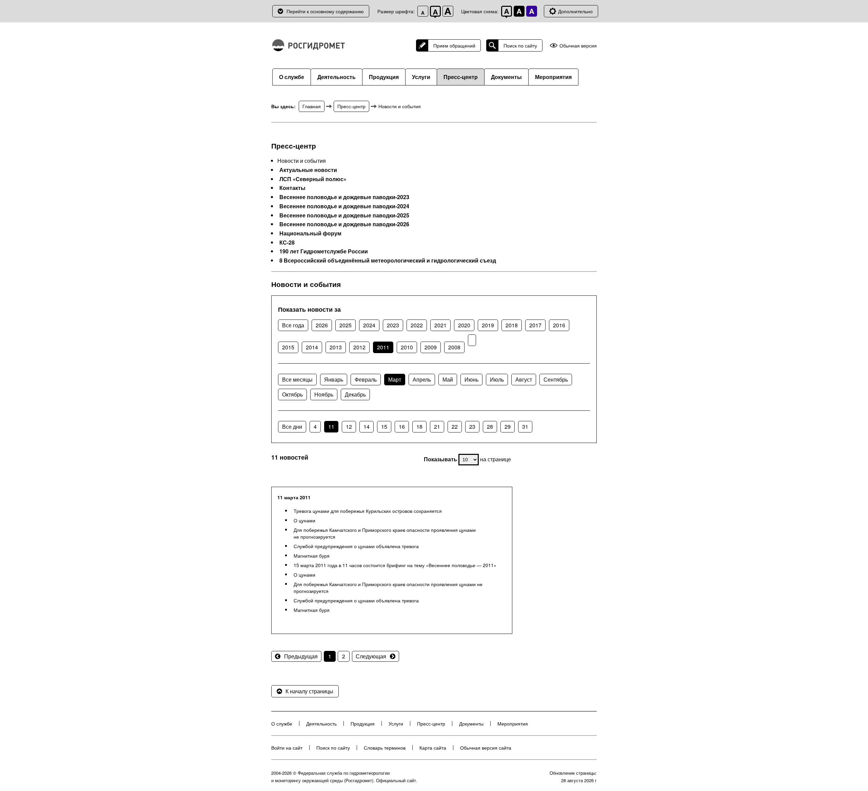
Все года (293, 325)
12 (349, 426)
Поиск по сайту (520, 45)
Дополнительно (575, 11)
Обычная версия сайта (485, 747)
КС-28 (287, 242)
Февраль (366, 379)
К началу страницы (309, 691)
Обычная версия (578, 45)
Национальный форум (310, 233)
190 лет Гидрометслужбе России (323, 251)
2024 (369, 325)
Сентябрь (556, 379)
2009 (431, 347)
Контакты (292, 188)
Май (447, 379)
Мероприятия (553, 77)
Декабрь (355, 394)
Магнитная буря (312, 555)
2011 (383, 347)
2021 (440, 325)
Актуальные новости (308, 170)
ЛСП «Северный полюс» (313, 179)
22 (455, 426)
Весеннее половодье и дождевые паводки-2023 (344, 197)
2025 (345, 325)
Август (523, 379)
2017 (535, 325)
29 (508, 426)
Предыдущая (301, 656)
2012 (359, 347)
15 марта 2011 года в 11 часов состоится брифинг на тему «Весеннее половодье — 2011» (395, 565)
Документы (506, 77)
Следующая (371, 656)
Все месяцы (297, 379)
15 (384, 426)
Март (394, 379)
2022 (417, 325)
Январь (333, 379)
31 (525, 426)
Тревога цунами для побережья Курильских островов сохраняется (368, 510)
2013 (336, 347)
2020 (464, 325)
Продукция (384, 77)
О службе (291, 77)
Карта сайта (432, 747)
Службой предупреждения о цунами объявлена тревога (356, 546)
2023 (393, 325)
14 (366, 426)
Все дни (292, 426)
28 (490, 426)
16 (402, 426)
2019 (488, 325)
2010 (407, 347)
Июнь (471, 379)
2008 (454, 347)
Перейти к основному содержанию (325, 11)
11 (331, 426)
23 (472, 426)
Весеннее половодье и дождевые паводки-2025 (344, 215)
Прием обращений (454, 45)
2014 (312, 347)
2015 (288, 347)
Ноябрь (323, 394)
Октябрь (292, 394)
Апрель (422, 379)
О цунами (304, 520)
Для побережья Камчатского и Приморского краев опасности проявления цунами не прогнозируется (385, 533)
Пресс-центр (460, 77)
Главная (311, 106)
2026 (322, 325)
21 (437, 426)
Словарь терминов (385, 747)
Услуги (421, 77)
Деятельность (336, 77)
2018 (512, 325)
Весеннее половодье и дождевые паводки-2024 (344, 206)
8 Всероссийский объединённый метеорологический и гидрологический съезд (387, 260)
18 (419, 426)
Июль (497, 379)
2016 (559, 325)
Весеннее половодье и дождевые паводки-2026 (344, 224)
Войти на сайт (286, 747)
